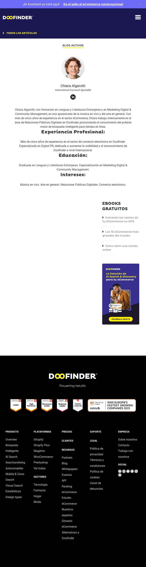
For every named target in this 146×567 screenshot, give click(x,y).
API (64, 480)
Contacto (123, 445)
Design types (14, 497)
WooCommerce (43, 456)
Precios (67, 431)
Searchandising (15, 462)
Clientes (67, 440)
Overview (11, 439)
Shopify (38, 439)
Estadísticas (13, 491)
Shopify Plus (42, 445)
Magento (39, 451)
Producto (12, 431)
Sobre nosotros (127, 439)
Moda (37, 502)
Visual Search (14, 485)
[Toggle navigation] (138, 17)
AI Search (11, 456)
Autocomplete (14, 468)
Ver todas (40, 468)
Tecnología (41, 484)
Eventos (67, 475)
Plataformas (42, 431)
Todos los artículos (21, 33)
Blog (64, 463)
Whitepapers (69, 469)
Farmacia (40, 490)
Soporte (95, 431)
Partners (67, 457)
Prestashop (41, 462)
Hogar (37, 496)
